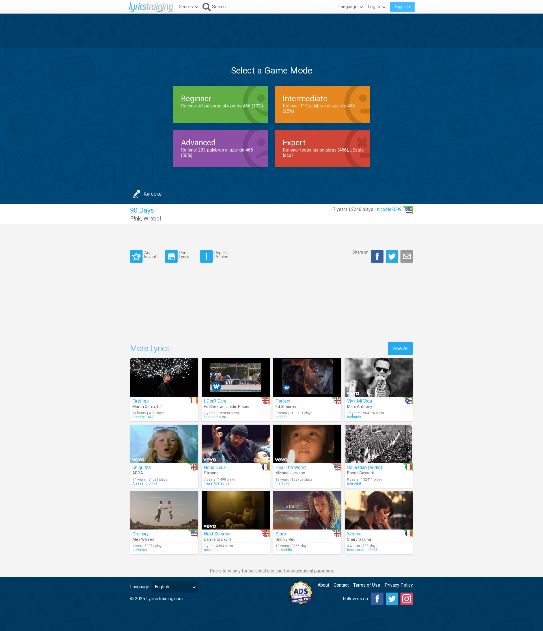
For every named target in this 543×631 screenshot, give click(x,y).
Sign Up (402, 6)
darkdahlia (283, 550)
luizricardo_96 (215, 417)
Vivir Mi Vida (359, 401)
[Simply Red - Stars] (307, 510)
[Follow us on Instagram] (406, 599)
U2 (159, 406)
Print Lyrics (184, 254)
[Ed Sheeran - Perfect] (307, 377)
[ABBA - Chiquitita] (164, 444)
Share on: (360, 252)
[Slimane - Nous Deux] (236, 444)
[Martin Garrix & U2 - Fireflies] (164, 377)
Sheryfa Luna (359, 539)
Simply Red (285, 539)
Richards (354, 417)
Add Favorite (151, 254)
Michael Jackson (290, 473)
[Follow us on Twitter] (392, 599)
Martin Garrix (143, 406)
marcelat (354, 483)
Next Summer (217, 534)
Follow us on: (356, 598)
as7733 (281, 417)
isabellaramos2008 (362, 550)
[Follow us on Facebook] (377, 599)
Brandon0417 (143, 417)
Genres (186, 6)
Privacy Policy (399, 585)
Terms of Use (366, 585)
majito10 (282, 483)
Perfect (282, 401)
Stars (280, 534)
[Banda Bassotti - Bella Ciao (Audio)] (379, 444)
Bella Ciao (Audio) (364, 467)
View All (400, 348)
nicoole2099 (389, 209)
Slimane (211, 473)
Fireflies (140, 401)
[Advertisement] (271, 31)
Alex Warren (143, 539)
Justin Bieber (238, 406)
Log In (374, 6)
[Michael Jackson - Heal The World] (307, 444)
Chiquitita (141, 467)
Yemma (354, 534)
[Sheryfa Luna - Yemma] (379, 510)
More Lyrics (150, 348)
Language (347, 6)
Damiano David (217, 539)
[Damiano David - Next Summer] (236, 510)
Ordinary (140, 534)
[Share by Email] (406, 256)
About (323, 585)
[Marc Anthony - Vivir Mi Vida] (379, 377)
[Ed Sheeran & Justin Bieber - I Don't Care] (236, 377)
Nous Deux (215, 467)
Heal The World (290, 467)
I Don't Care (215, 401)
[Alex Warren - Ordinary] (164, 510)
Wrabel (152, 218)
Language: (140, 586)
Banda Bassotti (360, 473)
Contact (341, 585)
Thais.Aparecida (216, 483)
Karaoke (153, 194)
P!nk (135, 218)
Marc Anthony (359, 406)
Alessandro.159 (144, 483)
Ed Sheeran (214, 406)
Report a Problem (222, 254)
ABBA (137, 473)
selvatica (139, 550)
